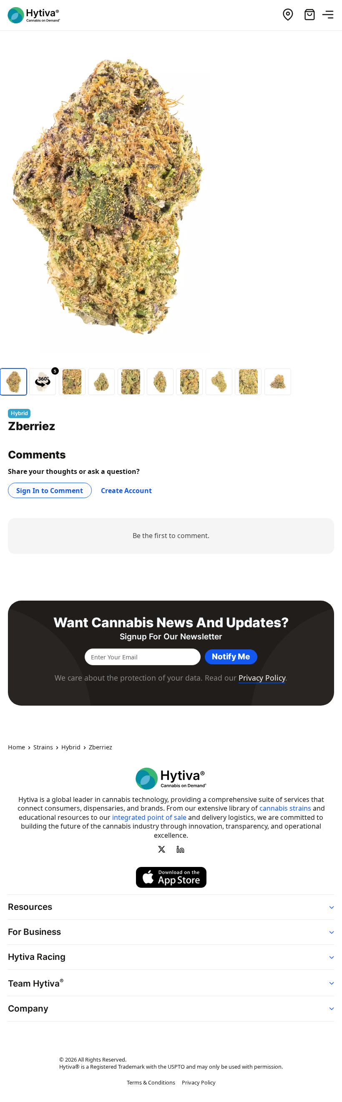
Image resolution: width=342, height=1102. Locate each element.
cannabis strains (285, 808)
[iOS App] (171, 877)
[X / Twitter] (161, 849)
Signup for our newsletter (171, 637)
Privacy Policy (262, 678)
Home (16, 748)
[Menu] (331, 15)
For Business (34, 932)
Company (28, 1008)
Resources (30, 907)
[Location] (288, 15)
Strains (43, 748)
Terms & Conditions (151, 1083)
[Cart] (309, 15)
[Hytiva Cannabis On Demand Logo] (39, 15)
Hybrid (70, 748)
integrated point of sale (149, 817)
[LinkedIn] (180, 849)
